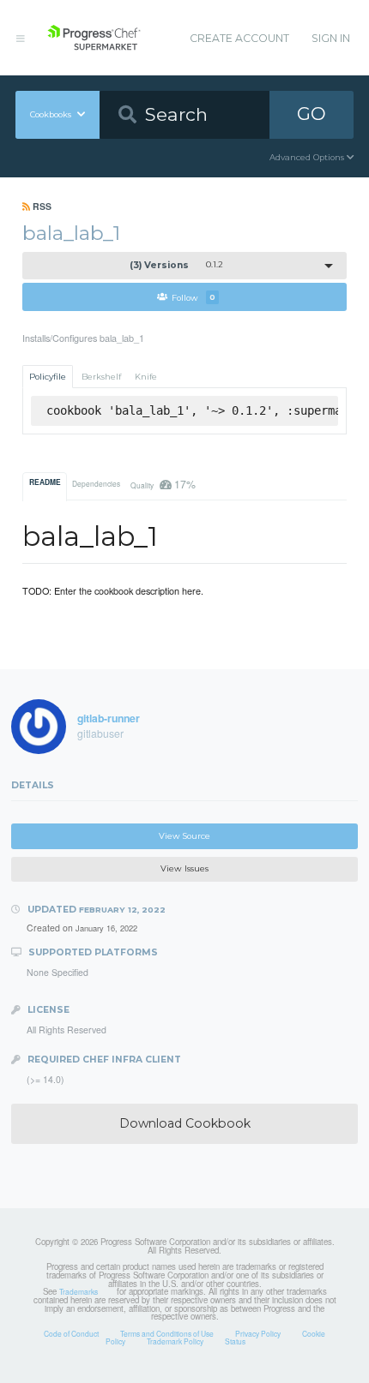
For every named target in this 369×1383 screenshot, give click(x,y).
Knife (146, 376)
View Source (184, 836)
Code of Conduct (71, 1333)
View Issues (184, 868)
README (45, 482)
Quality (162, 483)
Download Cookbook (185, 1123)
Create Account (239, 38)
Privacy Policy (258, 1333)
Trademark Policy (175, 1341)
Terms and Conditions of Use (167, 1333)
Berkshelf (101, 376)
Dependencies (96, 483)
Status (235, 1341)
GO (311, 113)
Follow (193, 297)
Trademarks (78, 1291)
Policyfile (47, 376)
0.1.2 (177, 265)
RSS (40, 206)
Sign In (331, 38)
